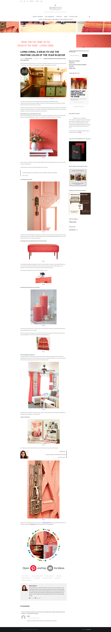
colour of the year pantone (37, 575)
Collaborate (49, 17)
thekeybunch (57, 578)
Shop (65, 17)
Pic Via (43, 519)
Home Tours (37, 1)
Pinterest (32, 524)
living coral (59, 575)
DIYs (27, 1)
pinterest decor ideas (47, 578)
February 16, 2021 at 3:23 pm (33, 618)
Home (21, 1)
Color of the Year (25, 575)
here (80, 132)
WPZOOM (89, 629)
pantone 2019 (37, 578)
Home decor (31, 1)
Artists (24, 1)
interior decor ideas (50, 575)
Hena (28, 616)
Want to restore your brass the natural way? (56, 19)
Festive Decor (59, 58)
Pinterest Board (46, 522)
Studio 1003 (73, 17)
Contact (59, 17)
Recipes (41, 1)
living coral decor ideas (26, 578)
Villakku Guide (72, 68)
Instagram (38, 598)
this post (52, 98)
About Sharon (38, 17)
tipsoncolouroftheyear (26, 580)
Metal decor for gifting (74, 61)
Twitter (32, 598)
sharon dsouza (28, 58)
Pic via (43, 157)
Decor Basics (50, 58)
